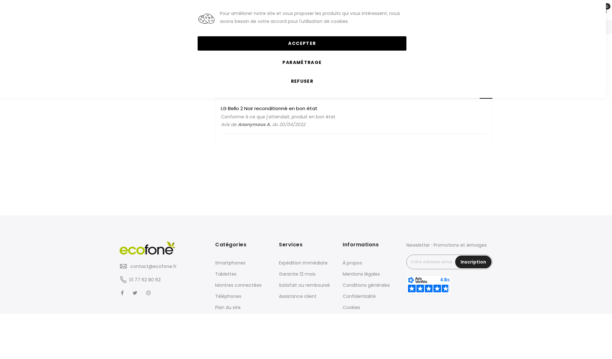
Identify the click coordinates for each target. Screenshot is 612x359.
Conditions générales (366, 285)
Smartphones (230, 263)
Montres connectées (238, 285)
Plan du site (228, 307)
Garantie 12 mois (297, 274)
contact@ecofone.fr (153, 266)
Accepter (302, 43)
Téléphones (228, 296)
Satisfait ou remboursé (304, 285)
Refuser (302, 81)
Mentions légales (361, 274)
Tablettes (226, 274)
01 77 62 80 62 (145, 280)
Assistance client (298, 296)
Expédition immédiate (303, 263)
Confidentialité (359, 296)
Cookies (351, 307)
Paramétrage (302, 62)
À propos (352, 263)
